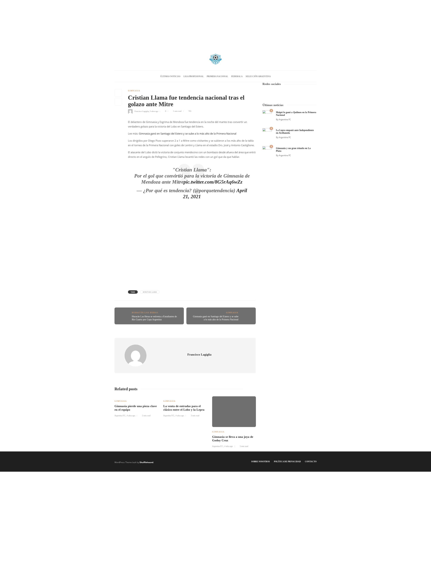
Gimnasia (134, 91)
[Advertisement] (215, 23)
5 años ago (154, 111)
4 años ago (131, 416)
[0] (267, 114)
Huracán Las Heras (145, 313)
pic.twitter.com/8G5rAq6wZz (213, 182)
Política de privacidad (287, 461)
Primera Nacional (217, 76)
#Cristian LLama (150, 292)
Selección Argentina (258, 76)
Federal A (237, 76)
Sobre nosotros (260, 461)
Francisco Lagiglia (142, 111)
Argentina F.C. (120, 416)
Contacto (311, 461)
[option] (136, 406)
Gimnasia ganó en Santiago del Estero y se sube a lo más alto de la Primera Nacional (187, 133)
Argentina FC (285, 119)
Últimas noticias (170, 76)
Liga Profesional (194, 76)
